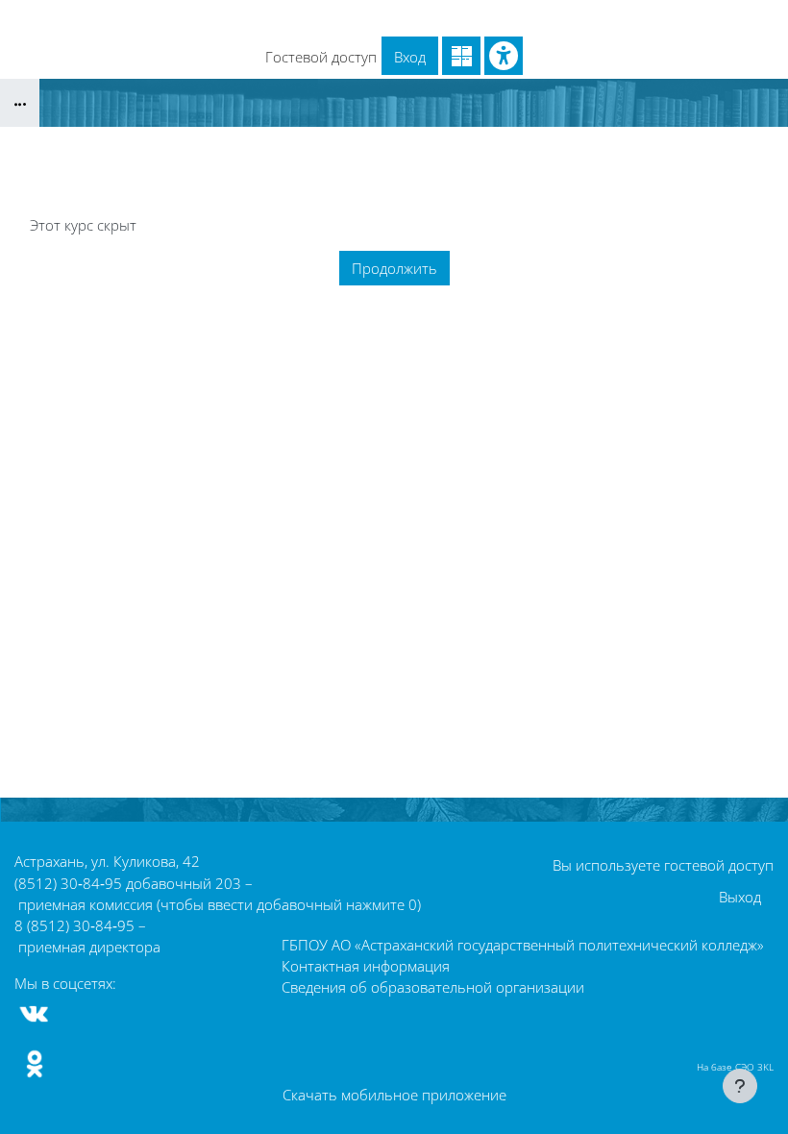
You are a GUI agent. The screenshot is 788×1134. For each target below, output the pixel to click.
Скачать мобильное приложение (394, 1094)
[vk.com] (34, 1014)
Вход (410, 56)
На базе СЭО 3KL (735, 1066)
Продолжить (394, 268)
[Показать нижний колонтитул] (740, 1086)
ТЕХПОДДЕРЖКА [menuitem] (486, 17)
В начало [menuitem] (162, 17)
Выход (740, 896)
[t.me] (84, 1014)
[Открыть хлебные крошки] (19, 103)
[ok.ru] (34, 1064)
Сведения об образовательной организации (433, 987)
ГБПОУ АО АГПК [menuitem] (359, 17)
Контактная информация (366, 965)
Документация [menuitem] (608, 17)
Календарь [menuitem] (248, 17)
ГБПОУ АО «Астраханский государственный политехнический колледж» (523, 944)
